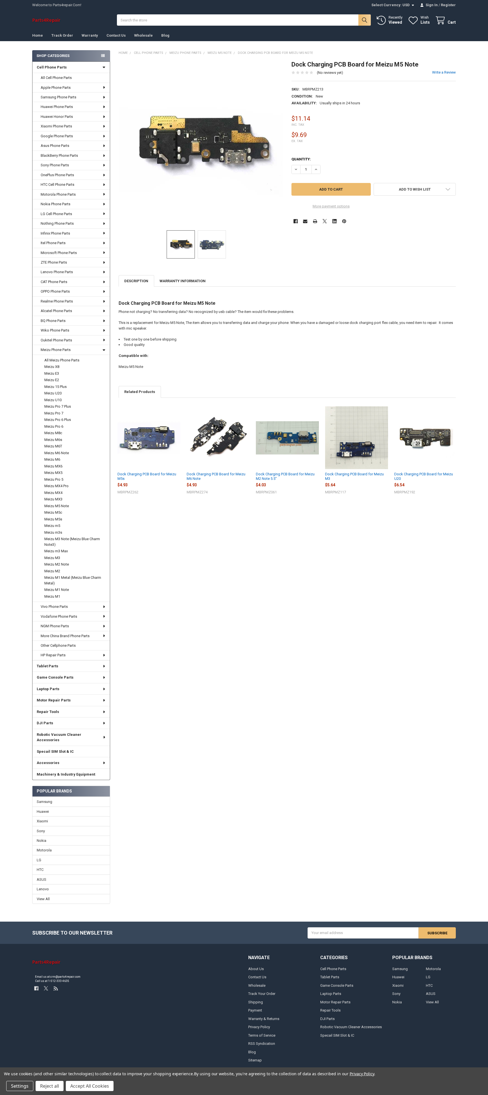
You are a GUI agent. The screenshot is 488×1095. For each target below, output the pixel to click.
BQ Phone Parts (53, 321)
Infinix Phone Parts (55, 233)
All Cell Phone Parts (56, 78)
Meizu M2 (52, 571)
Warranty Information (183, 281)
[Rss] (56, 988)
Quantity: (301, 159)
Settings (20, 1086)
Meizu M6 (52, 459)
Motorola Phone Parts (58, 194)
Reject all (49, 1086)
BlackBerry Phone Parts (59, 155)
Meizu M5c (53, 512)
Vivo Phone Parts (54, 606)
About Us (256, 969)
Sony (41, 831)
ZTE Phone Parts (54, 262)
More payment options (331, 206)
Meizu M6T (53, 446)
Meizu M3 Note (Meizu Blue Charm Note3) (72, 542)
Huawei (43, 811)
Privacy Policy (259, 1027)
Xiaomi (42, 821)
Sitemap (255, 1060)
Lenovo (43, 889)
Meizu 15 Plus (55, 387)
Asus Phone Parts (55, 146)
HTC (40, 869)
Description (136, 281)
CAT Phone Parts (54, 282)
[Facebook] (295, 221)
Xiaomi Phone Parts (56, 126)
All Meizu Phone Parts (61, 360)
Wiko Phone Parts (55, 330)
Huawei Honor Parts (57, 116)
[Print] (315, 221)
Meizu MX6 (53, 466)
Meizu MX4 (53, 493)
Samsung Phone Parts (58, 97)
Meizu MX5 (53, 473)
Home (37, 35)
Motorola (44, 850)
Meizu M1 (52, 596)
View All (43, 899)
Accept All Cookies (89, 1086)
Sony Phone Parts (55, 165)
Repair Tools (48, 712)
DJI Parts (45, 723)
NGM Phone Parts (55, 626)
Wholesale (143, 35)
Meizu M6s (53, 440)
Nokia (41, 840)
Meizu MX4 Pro (56, 486)
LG (39, 860)
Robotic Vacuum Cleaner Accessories (59, 737)
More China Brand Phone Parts (65, 636)
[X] (325, 221)
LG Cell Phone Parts (56, 214)
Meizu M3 (52, 558)
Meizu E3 (51, 373)
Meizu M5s (53, 519)
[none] (201, 143)
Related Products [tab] (139, 392)
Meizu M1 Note (56, 590)
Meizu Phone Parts (56, 350)
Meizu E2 (51, 380)
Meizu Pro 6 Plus (57, 420)
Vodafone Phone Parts (59, 616)
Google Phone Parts (57, 136)
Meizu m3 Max (56, 551)
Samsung (44, 802)
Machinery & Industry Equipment (66, 774)
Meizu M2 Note (56, 564)
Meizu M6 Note (56, 453)
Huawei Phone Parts (57, 107)
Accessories (48, 763)
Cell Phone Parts (52, 67)
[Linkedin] (334, 221)
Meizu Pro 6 (53, 426)
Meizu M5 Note (56, 506)
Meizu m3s (53, 532)
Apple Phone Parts (56, 87)
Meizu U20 (53, 393)
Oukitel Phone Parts (56, 340)
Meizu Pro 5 (53, 479)
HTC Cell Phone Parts (57, 184)
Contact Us (116, 35)
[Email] (305, 221)
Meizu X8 (51, 367)
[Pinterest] (344, 221)
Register (448, 5)
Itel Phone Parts (53, 243)
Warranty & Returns (263, 1019)
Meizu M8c (53, 433)
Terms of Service (261, 1035)
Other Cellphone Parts (58, 645)
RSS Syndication (261, 1043)
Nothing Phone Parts (57, 223)
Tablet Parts (47, 666)
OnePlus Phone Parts (57, 175)
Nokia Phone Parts (55, 204)
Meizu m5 (52, 526)
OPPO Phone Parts (55, 291)
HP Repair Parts (53, 655)
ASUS (41, 879)
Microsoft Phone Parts (59, 253)
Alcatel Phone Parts (56, 311)
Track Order (62, 35)
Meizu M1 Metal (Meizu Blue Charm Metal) (72, 580)
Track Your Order (261, 994)
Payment (255, 1010)
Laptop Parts (48, 689)
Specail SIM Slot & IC (55, 751)
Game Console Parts (55, 677)
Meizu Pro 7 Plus (57, 406)
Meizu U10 (53, 400)
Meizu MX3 (53, 499)
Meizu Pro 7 (53, 413)
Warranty (90, 35)
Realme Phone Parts (57, 301)
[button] (415, 189)
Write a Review (444, 72)
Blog (165, 35)
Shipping (255, 1002)
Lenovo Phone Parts (57, 272)
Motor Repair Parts (54, 700)
